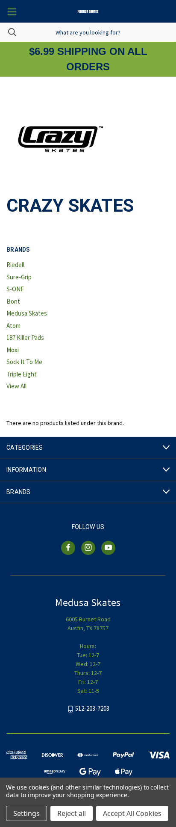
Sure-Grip (19, 277)
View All (16, 386)
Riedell (15, 265)
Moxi (12, 350)
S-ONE (15, 289)
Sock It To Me (24, 362)
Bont (13, 301)
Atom (13, 326)
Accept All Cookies (132, 813)
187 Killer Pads (25, 337)
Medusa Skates (26, 313)
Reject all (71, 813)
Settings (26, 813)
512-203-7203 (92, 708)
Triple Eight (21, 374)
